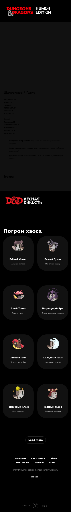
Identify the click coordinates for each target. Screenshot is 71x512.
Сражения (20, 458)
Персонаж (22, 462)
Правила (39, 462)
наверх (34, 476)
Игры (52, 462)
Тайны (53, 458)
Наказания (38, 458)
